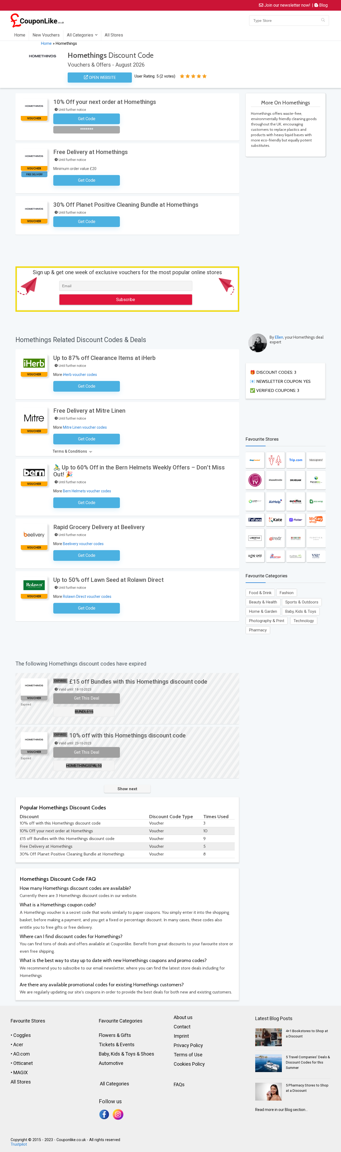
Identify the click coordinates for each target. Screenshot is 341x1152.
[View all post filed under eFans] (255, 519)
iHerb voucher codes (80, 374)
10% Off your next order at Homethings (104, 102)
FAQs (179, 1084)
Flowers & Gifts (115, 1035)
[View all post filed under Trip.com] (295, 460)
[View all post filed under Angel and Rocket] (275, 460)
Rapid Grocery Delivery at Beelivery (99, 527)
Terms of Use (188, 1054)
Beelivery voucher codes (83, 544)
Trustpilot (19, 1144)
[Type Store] (323, 20)
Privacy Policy (188, 1045)
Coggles (22, 1035)
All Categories (80, 35)
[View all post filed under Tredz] (275, 538)
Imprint (181, 1036)
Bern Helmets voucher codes (87, 491)
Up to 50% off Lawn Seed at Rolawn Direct (108, 580)
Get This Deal (86, 698)
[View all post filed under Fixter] (295, 519)
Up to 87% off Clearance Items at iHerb (104, 358)
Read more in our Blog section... (281, 1110)
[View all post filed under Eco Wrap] (316, 501)
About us (183, 1017)
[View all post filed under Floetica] (316, 538)
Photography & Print (266, 620)
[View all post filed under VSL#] (316, 556)
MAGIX (20, 1072)
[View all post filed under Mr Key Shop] (316, 519)
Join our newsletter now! (286, 5)
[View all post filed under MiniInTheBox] (295, 538)
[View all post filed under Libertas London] (255, 538)
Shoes (147, 1054)
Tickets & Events (117, 1044)
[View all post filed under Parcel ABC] (316, 480)
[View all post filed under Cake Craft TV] (255, 480)
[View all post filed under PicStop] (275, 556)
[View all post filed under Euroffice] (295, 501)
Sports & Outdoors (301, 602)
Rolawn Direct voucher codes (87, 596)
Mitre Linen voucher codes (85, 427)
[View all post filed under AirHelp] (275, 501)
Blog (323, 5)
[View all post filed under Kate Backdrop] (275, 519)
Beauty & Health (263, 602)
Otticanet (23, 1063)
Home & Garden (263, 611)
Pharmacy (258, 630)
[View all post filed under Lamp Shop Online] (255, 501)
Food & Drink (260, 592)
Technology (304, 620)
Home (19, 35)
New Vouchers (46, 35)
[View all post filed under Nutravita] (295, 556)
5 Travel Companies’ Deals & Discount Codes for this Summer (308, 1062)
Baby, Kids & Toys (300, 611)
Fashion (287, 592)
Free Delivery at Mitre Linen (89, 410)
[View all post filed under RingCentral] (255, 460)
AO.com (21, 1054)
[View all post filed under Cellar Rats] (255, 556)
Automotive (111, 1063)
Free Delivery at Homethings (90, 152)
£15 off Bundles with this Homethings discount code (138, 681)
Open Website (102, 77)
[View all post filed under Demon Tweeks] (275, 480)
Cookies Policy (189, 1064)
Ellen (279, 337)
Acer (18, 1044)
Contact (182, 1026)
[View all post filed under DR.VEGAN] (295, 480)
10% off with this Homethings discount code (127, 735)
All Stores (114, 35)
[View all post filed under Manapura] (316, 460)
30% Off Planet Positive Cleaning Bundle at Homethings (125, 204)
